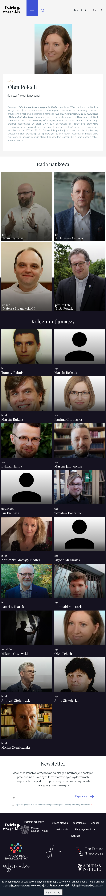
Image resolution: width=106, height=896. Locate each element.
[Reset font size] (81, 10)
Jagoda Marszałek (67, 560)
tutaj (14, 885)
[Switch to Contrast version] (75, 10)
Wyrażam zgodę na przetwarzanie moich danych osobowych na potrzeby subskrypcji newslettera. (53, 805)
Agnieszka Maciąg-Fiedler (20, 560)
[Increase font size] (85, 10)
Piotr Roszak (64, 308)
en (94, 10)
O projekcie (79, 822)
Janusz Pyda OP (13, 238)
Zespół (95, 822)
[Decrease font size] (77, 10)
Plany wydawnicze (85, 829)
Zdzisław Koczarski (68, 513)
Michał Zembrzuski (15, 747)
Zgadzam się (53, 892)
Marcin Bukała (12, 419)
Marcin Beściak (65, 372)
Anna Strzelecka (66, 700)
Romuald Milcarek (68, 606)
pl (101, 10)
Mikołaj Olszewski (14, 653)
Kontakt (75, 835)
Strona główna (60, 822)
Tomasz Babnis (12, 372)
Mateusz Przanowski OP (19, 308)
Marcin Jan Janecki (68, 466)
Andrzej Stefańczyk (15, 700)
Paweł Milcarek (12, 606)
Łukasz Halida (11, 466)
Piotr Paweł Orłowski (70, 238)
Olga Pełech (63, 653)
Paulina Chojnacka (68, 419)
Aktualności (62, 829)
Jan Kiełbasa (10, 513)
